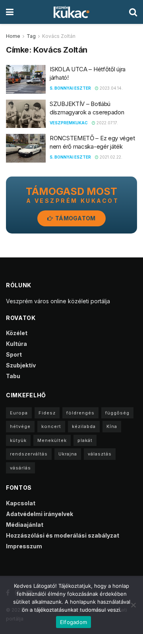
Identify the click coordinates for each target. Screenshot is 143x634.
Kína (111, 426)
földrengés (80, 413)
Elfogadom (73, 622)
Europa (19, 413)
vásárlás (20, 468)
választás (100, 454)
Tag (31, 36)
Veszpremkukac (69, 122)
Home (13, 36)
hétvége (20, 426)
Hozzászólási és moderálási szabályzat (62, 535)
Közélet (16, 333)
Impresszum (24, 546)
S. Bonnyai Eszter (70, 88)
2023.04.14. (111, 88)
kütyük (18, 440)
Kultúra (16, 343)
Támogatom (75, 218)
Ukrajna (67, 454)
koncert (51, 426)
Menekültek (52, 440)
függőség (117, 413)
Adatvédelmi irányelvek (39, 513)
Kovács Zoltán (58, 36)
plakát (85, 440)
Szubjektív (21, 365)
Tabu (13, 376)
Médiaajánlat (24, 524)
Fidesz (47, 413)
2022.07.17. (106, 122)
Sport (14, 354)
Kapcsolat (20, 503)
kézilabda (84, 426)
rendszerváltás (29, 454)
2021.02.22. (110, 157)
